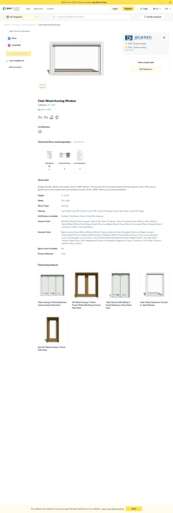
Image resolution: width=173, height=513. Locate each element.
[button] (115, 9)
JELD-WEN (46, 109)
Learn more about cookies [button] (112, 509)
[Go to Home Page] (14, 9)
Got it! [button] (134, 509)
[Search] (53, 16)
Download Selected (18, 53)
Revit (14, 38)
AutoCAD (16, 45)
